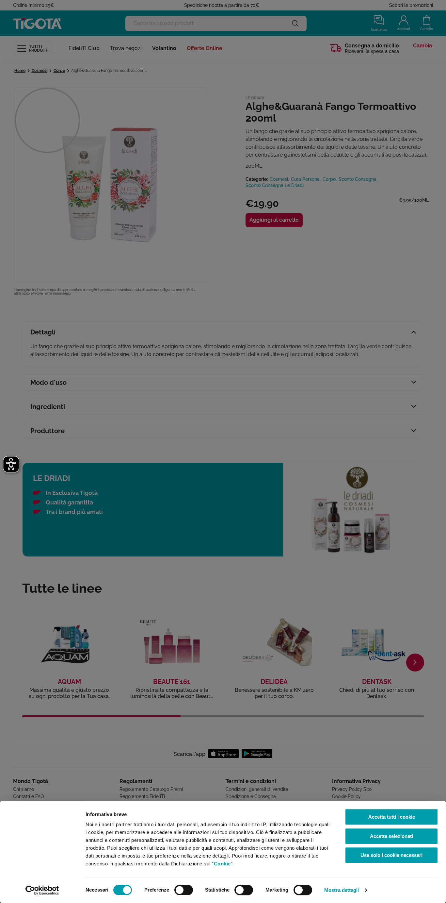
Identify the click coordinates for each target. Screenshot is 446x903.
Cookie (222, 863)
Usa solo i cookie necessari (391, 855)
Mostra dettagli (341, 890)
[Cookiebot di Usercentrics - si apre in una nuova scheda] (42, 890)
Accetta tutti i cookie (391, 817)
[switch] (183, 890)
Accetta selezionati (391, 836)
